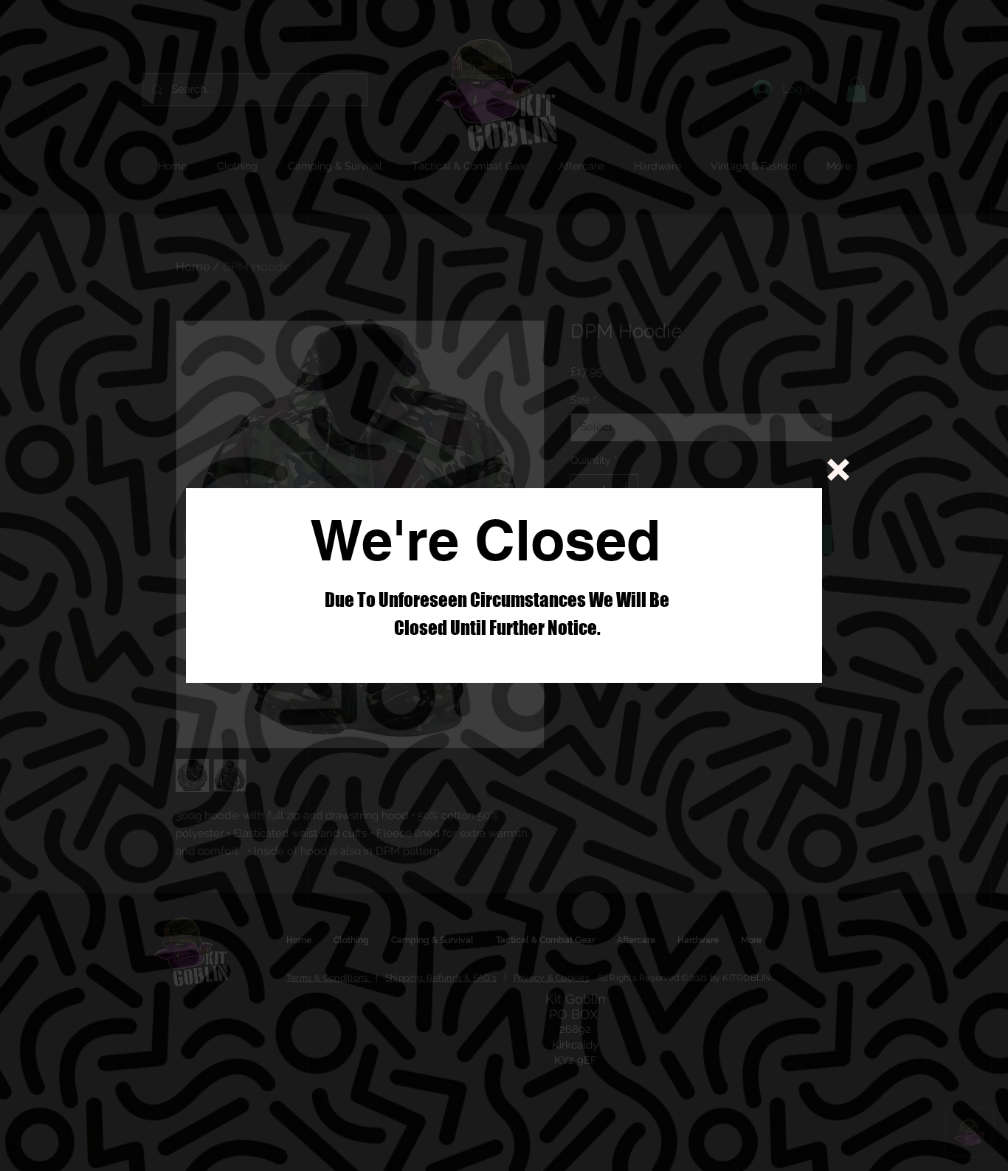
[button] (838, 470)
